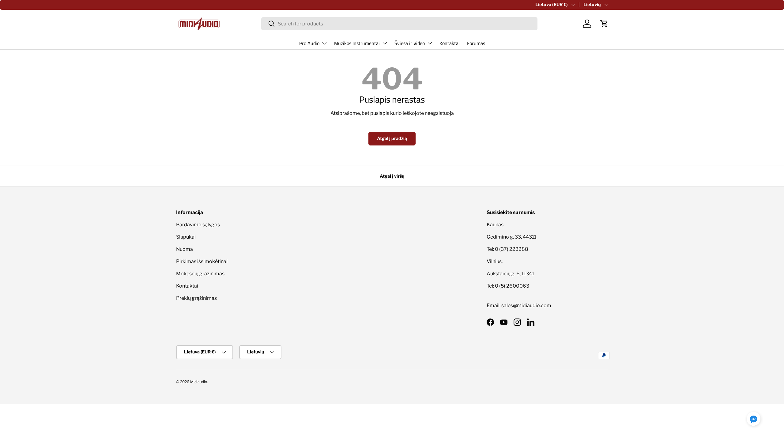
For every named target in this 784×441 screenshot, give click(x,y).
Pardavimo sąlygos (198, 225)
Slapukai (186, 237)
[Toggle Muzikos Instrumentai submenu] (384, 43)
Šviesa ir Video (409, 43)
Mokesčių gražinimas (200, 274)
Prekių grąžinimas (196, 298)
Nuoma (184, 249)
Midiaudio (198, 381)
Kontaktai (449, 43)
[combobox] (399, 23)
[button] (604, 23)
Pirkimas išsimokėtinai (202, 261)
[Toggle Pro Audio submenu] (324, 43)
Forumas (476, 43)
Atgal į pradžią (392, 138)
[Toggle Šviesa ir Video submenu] (429, 43)
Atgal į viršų (392, 176)
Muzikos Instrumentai (357, 43)
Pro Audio (309, 43)
